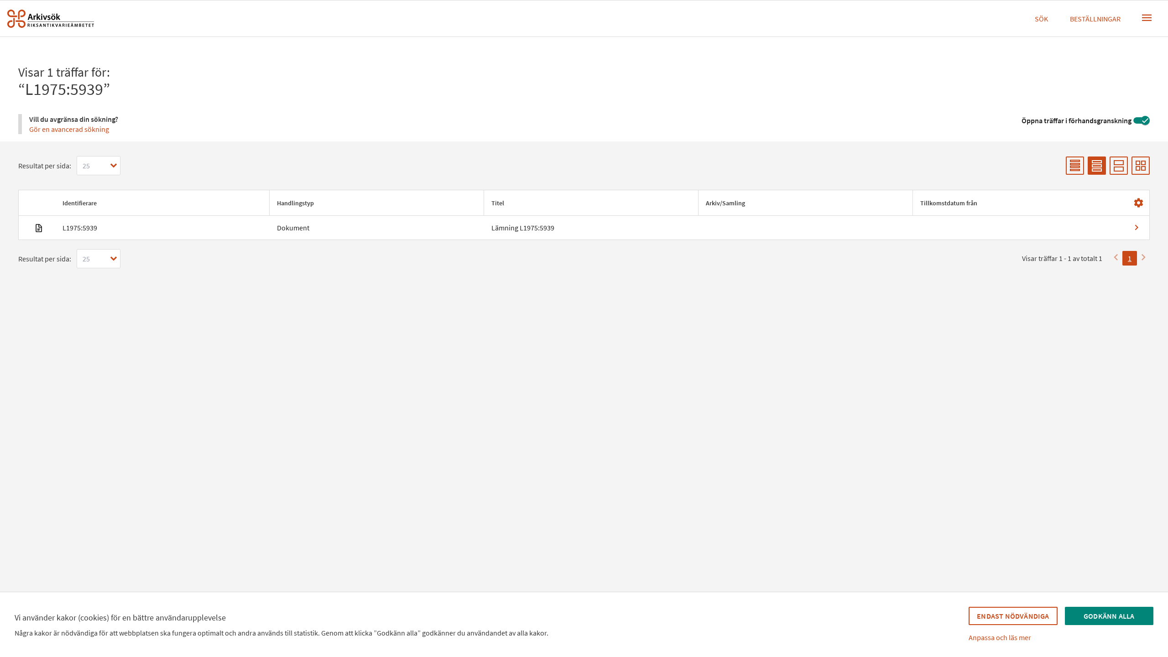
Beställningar (1095, 18)
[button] (162, 203)
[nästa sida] (1143, 258)
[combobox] (98, 165)
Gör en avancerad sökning (69, 129)
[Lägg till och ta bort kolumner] (1138, 203)
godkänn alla (1109, 615)
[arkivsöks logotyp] (50, 19)
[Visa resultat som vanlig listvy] (1097, 165)
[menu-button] (1147, 17)
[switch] (1141, 120)
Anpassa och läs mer (1000, 637)
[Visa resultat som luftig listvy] (1119, 165)
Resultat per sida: (44, 165)
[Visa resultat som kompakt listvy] (1075, 165)
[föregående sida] (1116, 258)
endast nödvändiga (1013, 615)
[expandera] (113, 165)
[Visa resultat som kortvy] (1141, 165)
